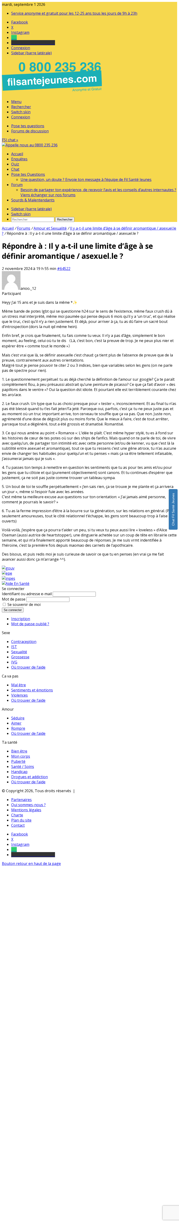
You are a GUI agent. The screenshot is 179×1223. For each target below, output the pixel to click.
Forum (17, 184)
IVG (14, 662)
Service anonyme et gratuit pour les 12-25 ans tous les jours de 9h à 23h (74, 13)
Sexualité (19, 651)
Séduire (17, 718)
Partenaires (21, 799)
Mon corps (20, 756)
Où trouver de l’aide (28, 667)
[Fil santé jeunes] (30, 145)
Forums (23, 228)
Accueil (17, 153)
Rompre (18, 728)
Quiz (15, 164)
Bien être (19, 751)
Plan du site (21, 820)
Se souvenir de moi (24, 604)
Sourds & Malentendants (33, 200)
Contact (18, 825)
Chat (15, 169)
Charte (17, 815)
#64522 (63, 268)
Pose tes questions (27, 125)
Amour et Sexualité (50, 228)
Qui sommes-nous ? (28, 804)
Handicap (19, 771)
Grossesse (20, 657)
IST (14, 646)
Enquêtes (19, 159)
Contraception (23, 641)
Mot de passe (13, 599)
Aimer (16, 723)
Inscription (20, 618)
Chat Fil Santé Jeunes (173, 509)
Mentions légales (26, 809)
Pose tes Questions (28, 174)
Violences (19, 695)
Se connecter (13, 610)
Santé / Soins (22, 766)
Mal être (18, 685)
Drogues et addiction (29, 776)
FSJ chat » (10, 139)
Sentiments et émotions (32, 690)
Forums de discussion (30, 131)
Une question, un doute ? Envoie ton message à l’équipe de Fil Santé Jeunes (86, 179)
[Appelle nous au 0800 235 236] (52, 92)
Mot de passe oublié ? (30, 623)
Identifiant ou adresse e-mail (27, 593)
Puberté (18, 761)
